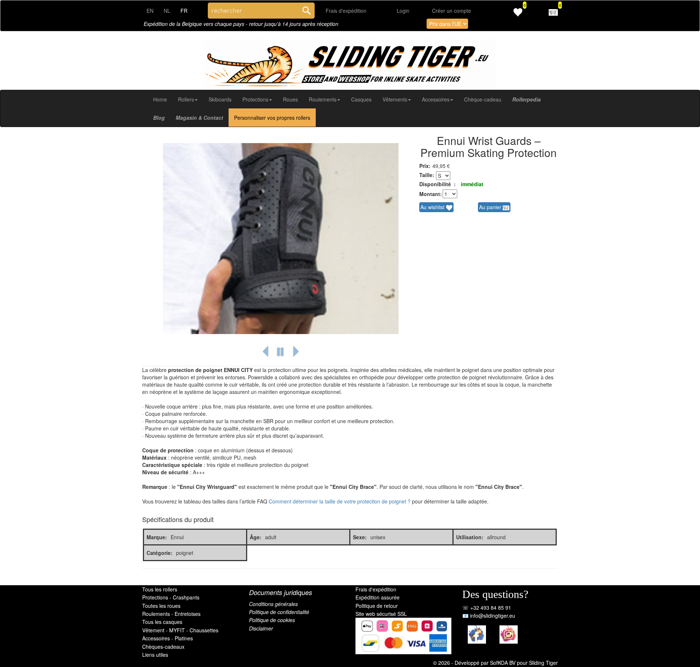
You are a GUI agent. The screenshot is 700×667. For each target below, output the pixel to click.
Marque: (157, 537)
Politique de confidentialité (279, 612)
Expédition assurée (377, 597)
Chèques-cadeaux (163, 646)
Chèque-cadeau (482, 99)
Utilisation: (469, 537)
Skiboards (220, 99)
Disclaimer (261, 628)
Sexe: (360, 537)
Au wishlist (433, 207)
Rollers (186, 99)
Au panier (491, 207)
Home (160, 99)
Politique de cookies (272, 620)
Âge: (255, 537)
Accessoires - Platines (167, 638)
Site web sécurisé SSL (381, 613)
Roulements (323, 99)
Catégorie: (159, 552)
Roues (290, 99)
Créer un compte (451, 10)
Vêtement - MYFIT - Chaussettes (180, 630)
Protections (255, 99)
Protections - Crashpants (170, 597)
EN (150, 10)
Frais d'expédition (346, 10)
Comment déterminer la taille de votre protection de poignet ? (340, 501)
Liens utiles (155, 654)
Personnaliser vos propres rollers (272, 117)
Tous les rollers (159, 589)
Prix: (425, 165)
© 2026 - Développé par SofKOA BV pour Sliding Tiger (495, 662)
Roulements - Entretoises (171, 613)
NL (167, 10)
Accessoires (436, 99)
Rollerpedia (526, 99)
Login (403, 10)
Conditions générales (273, 603)
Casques (361, 99)
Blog (159, 117)
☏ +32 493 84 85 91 (486, 607)
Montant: (430, 194)
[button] (265, 351)
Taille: (426, 175)
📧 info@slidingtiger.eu (488, 615)
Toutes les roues (161, 605)
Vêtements (394, 99)
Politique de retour (376, 605)
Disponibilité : (437, 184)
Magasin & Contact (199, 117)
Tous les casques (162, 621)
